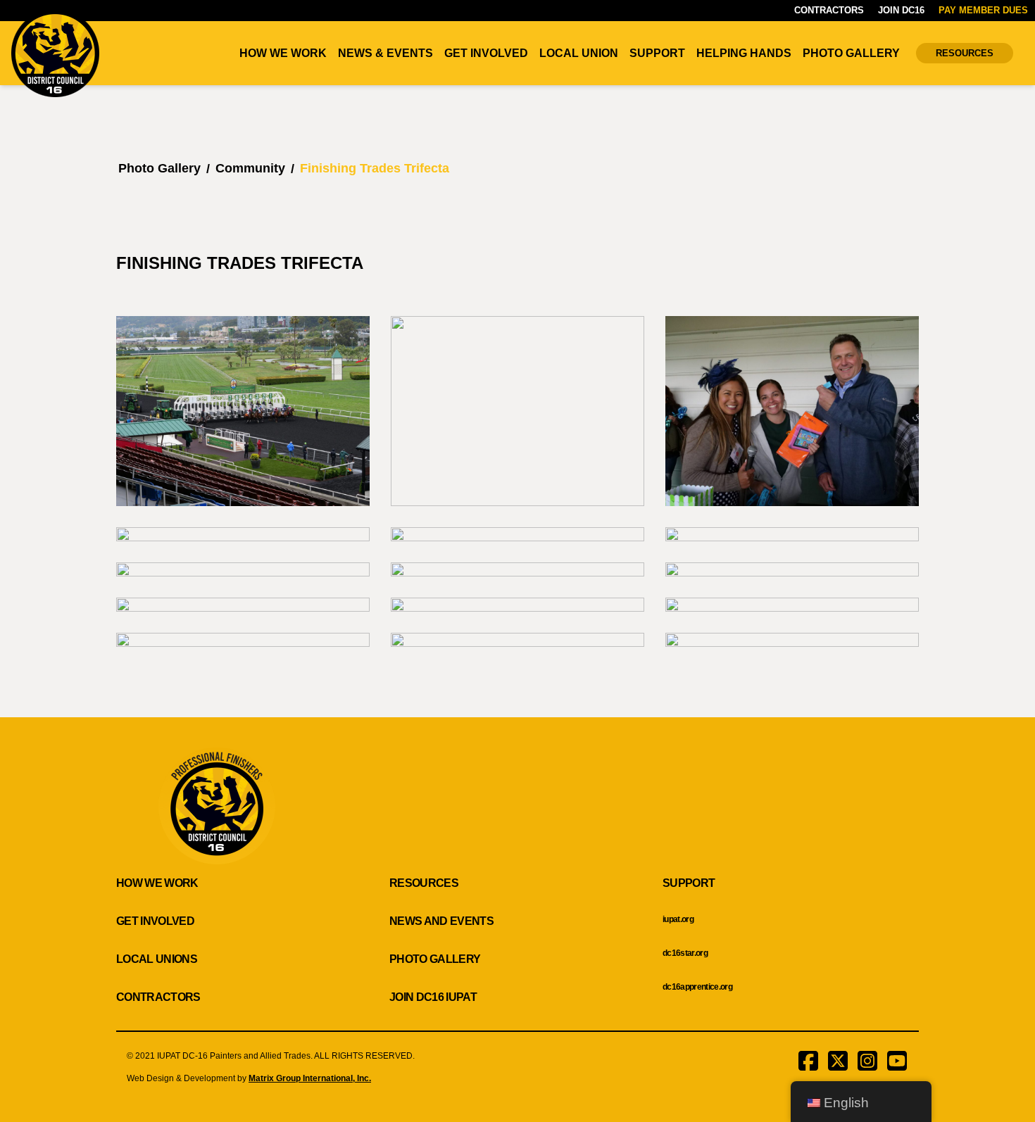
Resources (964, 53)
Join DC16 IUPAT (433, 997)
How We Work (283, 53)
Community (250, 168)
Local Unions (156, 959)
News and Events (441, 921)
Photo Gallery (851, 53)
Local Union (578, 53)
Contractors (829, 10)
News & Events (385, 53)
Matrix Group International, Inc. (310, 1078)
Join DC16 (901, 10)
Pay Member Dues (983, 10)
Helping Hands (743, 53)
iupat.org (678, 919)
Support (657, 53)
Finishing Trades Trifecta (374, 168)
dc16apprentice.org (697, 987)
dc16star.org (685, 953)
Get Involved (486, 53)
